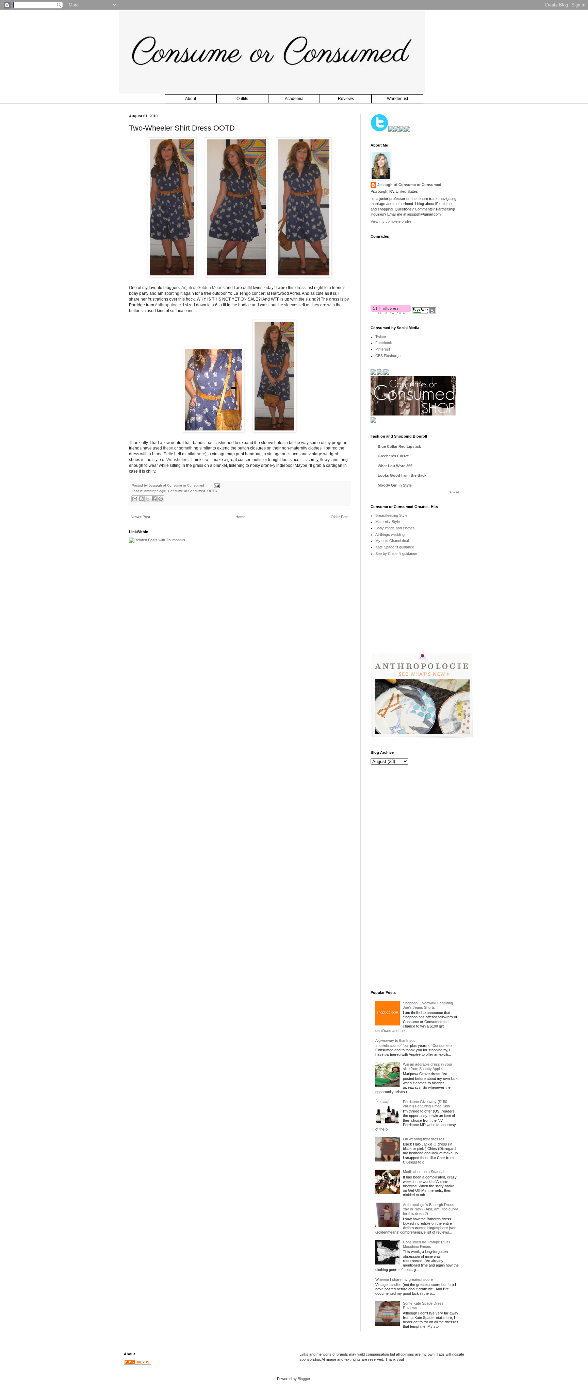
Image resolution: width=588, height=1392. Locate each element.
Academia (294, 98)
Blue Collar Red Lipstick (399, 446)
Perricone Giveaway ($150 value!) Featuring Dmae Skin (426, 1104)
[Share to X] (147, 498)
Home (240, 517)
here (201, 454)
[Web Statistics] (137, 1363)
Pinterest (382, 349)
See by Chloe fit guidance (396, 553)
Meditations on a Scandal (423, 1172)
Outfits (242, 98)
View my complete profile (391, 221)
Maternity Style (387, 522)
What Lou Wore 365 (395, 466)
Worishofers (177, 459)
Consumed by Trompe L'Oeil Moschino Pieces (426, 1244)
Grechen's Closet (393, 456)
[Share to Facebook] (154, 498)
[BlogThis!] (141, 498)
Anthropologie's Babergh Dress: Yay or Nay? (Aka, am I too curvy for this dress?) (430, 1209)
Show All (454, 492)
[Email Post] (216, 485)
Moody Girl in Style (395, 485)
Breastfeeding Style (391, 515)
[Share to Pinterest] (160, 498)
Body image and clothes (395, 528)
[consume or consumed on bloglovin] (391, 313)
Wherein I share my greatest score (404, 1279)
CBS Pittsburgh (388, 356)
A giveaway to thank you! (395, 1040)
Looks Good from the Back (402, 475)
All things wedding (390, 534)
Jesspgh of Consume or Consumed (177, 485)
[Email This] (134, 498)
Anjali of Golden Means (203, 287)
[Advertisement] (422, 609)
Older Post (339, 517)
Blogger (304, 1379)
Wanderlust (397, 98)
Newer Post (140, 517)
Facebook (383, 343)
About (190, 98)
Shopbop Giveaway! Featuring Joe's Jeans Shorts (428, 1005)
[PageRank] (424, 313)
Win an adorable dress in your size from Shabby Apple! (427, 1066)
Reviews (346, 98)
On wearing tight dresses (423, 1139)
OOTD (212, 491)
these (168, 448)
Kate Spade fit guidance (394, 547)
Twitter (380, 337)
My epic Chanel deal (392, 541)
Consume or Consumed (186, 491)
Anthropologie (168, 305)
